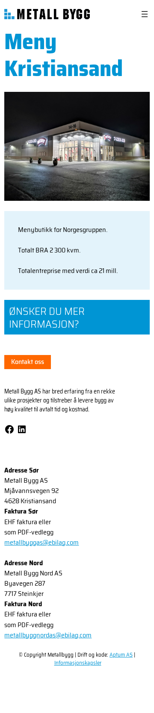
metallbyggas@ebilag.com (41, 542)
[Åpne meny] (144, 14)
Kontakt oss (27, 361)
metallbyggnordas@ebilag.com (48, 635)
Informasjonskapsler (77, 662)
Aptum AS (121, 654)
